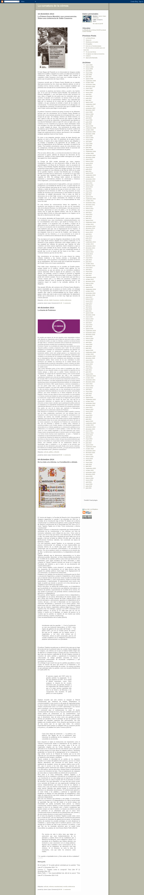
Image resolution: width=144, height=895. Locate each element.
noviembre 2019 (90, 332)
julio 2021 (88, 372)
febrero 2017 (89, 299)
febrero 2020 (89, 338)
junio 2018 (89, 309)
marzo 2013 (89, 232)
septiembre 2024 (91, 446)
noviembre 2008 (90, 131)
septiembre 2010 (91, 175)
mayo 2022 (89, 391)
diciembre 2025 (90, 474)
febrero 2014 (89, 252)
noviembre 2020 (90, 356)
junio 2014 (89, 259)
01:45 (60, 303)
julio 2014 (88, 261)
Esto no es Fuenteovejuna (93, 46)
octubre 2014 (90, 263)
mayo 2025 (89, 462)
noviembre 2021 (90, 380)
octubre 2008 (90, 130)
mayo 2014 (89, 257)
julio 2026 (88, 488)
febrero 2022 (89, 385)
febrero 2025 (89, 456)
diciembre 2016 (90, 295)
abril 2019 (89, 322)
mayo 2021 (89, 368)
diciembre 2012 (90, 228)
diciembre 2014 (90, 265)
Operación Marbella (91, 57)
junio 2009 (89, 145)
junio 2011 (89, 193)
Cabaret (88, 55)
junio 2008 (89, 122)
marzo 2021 (89, 364)
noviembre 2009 (90, 155)
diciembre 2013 (90, 248)
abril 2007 (89, 94)
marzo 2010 (89, 163)
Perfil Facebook (101, 30)
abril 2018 (89, 307)
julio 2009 (88, 147)
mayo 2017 (89, 303)
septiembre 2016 (91, 289)
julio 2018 (88, 311)
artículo (46, 300)
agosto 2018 (89, 313)
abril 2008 (89, 118)
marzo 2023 (89, 411)
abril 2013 (89, 234)
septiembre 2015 (91, 277)
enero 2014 (89, 250)
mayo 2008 (89, 120)
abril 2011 (89, 189)
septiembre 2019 (91, 330)
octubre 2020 (90, 354)
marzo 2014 (89, 254)
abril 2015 (89, 269)
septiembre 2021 (91, 376)
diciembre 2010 (90, 181)
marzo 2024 (89, 435)
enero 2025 (89, 454)
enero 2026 (89, 476)
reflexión (56, 452)
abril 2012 (89, 212)
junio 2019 (89, 326)
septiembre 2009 (91, 151)
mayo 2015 (89, 271)
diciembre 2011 (90, 204)
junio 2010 (89, 169)
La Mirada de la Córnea (89, 30)
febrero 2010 (89, 161)
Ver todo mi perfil (98, 23)
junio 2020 (89, 346)
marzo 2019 (89, 320)
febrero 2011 (89, 185)
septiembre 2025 (91, 468)
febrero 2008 (89, 114)
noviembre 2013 (90, 246)
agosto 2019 (89, 328)
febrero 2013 (89, 230)
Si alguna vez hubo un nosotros (95, 54)
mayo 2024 (89, 439)
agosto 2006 (89, 78)
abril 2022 (89, 389)
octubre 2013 (90, 244)
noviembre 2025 (90, 472)
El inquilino (89, 44)
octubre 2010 (90, 177)
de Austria (48, 149)
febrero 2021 (89, 362)
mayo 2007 (89, 96)
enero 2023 (89, 407)
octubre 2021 (90, 378)
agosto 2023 (89, 421)
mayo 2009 (89, 143)
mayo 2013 (89, 236)
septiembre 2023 (91, 423)
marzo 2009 (89, 139)
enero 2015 (89, 267)
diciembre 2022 (90, 405)
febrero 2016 (89, 283)
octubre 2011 (90, 200)
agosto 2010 (89, 173)
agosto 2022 (89, 397)
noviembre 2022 (90, 403)
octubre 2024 (90, 448)
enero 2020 (89, 336)
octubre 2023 (90, 425)
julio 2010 (88, 171)
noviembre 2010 (90, 179)
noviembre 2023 (90, 427)
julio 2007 (88, 100)
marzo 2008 (89, 116)
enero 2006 (89, 65)
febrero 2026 (89, 478)
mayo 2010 (89, 167)
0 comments (67, 303)
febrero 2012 (89, 208)
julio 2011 (88, 194)
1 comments (67, 455)
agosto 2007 (89, 102)
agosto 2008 (89, 126)
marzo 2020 (89, 340)
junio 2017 (89, 305)
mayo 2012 (89, 214)
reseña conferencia (65, 300)
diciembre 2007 (90, 110)
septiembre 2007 (91, 104)
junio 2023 (89, 417)
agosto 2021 (89, 374)
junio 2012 (89, 216)
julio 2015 (88, 275)
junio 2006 (89, 74)
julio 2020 (88, 348)
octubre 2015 (90, 279)
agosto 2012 (89, 220)
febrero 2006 (89, 67)
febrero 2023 (89, 409)
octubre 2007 (90, 106)
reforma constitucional (56, 886)
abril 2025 (89, 460)
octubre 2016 (90, 291)
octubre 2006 (90, 82)
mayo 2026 (89, 484)
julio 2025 (88, 466)
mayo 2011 (89, 191)
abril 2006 (89, 70)
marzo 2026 (89, 480)
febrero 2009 (89, 137)
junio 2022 (89, 393)
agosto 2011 (89, 196)
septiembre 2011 (91, 198)
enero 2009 (89, 135)
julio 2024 (88, 443)
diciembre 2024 (90, 452)
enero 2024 (89, 431)
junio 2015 (89, 273)
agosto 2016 (89, 287)
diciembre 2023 (90, 429)
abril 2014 (89, 256)
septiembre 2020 (91, 352)
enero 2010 (89, 159)
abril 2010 (89, 165)
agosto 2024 (89, 445)
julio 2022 (88, 395)
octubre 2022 (90, 401)
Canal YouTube (86, 31)
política (51, 452)
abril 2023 (89, 413)
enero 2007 (89, 88)
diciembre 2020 (90, 358)
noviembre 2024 (90, 450)
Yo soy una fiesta (91, 52)
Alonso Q (88, 40)
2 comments (67, 889)
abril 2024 (89, 437)
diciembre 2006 (90, 86)
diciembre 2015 (90, 281)
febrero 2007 (89, 90)
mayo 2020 (89, 344)
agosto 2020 (89, 350)
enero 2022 (89, 383)
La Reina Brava (90, 38)
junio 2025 (89, 464)
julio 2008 (88, 124)
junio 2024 (89, 441)
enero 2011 (89, 183)
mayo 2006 (89, 72)
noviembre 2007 (90, 108)
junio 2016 (89, 285)
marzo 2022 (89, 387)
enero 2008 (89, 112)
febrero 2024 (89, 433)
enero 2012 (89, 206)
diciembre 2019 (90, 334)
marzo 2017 (89, 301)
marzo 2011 (89, 187)
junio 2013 (89, 238)
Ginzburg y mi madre (92, 42)
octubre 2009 (90, 153)
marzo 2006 (89, 69)
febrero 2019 (89, 319)
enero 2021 (89, 360)
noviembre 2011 (90, 202)
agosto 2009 (89, 149)
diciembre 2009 (90, 157)
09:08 (60, 455)
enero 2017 (89, 297)
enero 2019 (89, 317)
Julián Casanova (54, 300)
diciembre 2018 (90, 315)
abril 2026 (89, 482)
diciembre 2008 (90, 133)
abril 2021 (89, 366)
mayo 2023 (89, 415)
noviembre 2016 (90, 293)
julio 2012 (88, 218)
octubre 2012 (90, 224)
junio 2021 (89, 370)
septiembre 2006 (91, 80)
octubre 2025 (90, 470)
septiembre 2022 (91, 399)
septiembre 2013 (91, 242)
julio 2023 (88, 419)
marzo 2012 (89, 210)
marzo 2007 (89, 92)
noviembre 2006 (90, 84)
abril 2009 (89, 141)
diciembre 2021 (90, 382)
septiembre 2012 (91, 222)
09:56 (60, 889)
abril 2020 (89, 342)
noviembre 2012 (90, 226)
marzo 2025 (89, 458)
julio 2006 (88, 76)
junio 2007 (89, 98)
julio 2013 (88, 240)
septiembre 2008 (91, 128)
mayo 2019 (89, 324)
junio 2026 (89, 486)
